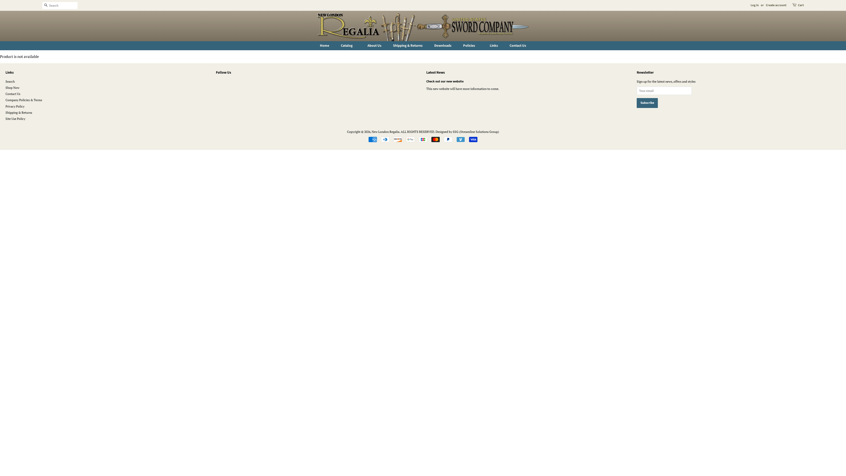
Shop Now (12, 88)
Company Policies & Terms (24, 100)
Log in (755, 5)
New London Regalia (385, 132)
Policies (469, 45)
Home (324, 45)
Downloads (442, 45)
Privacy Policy (15, 106)
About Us (374, 45)
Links (494, 45)
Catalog (347, 45)
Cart (801, 5)
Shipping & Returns (408, 45)
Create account (776, 5)
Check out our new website (445, 81)
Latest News (435, 72)
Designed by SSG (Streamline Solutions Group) (467, 132)
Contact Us (518, 45)
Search (10, 81)
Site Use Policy (15, 119)
